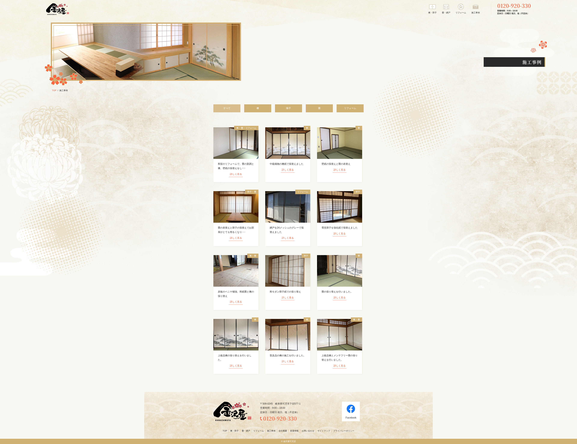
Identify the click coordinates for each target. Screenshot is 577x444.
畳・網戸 (446, 12)
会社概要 (283, 431)
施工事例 (475, 12)
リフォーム (461, 12)
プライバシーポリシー (343, 431)
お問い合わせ (308, 431)
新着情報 (294, 431)
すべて (226, 108)
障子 (288, 108)
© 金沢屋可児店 (288, 441)
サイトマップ (324, 431)
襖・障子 (432, 12)
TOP (54, 90)
